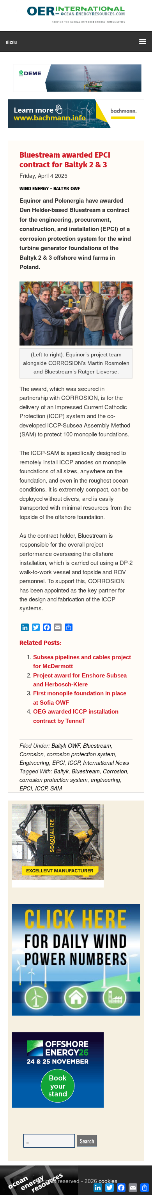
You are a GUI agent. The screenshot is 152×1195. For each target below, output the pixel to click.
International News (106, 762)
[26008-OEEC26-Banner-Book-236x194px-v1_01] (58, 1106)
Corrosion (31, 754)
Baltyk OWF (65, 745)
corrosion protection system (81, 754)
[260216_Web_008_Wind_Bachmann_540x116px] (76, 127)
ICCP (74, 762)
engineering (105, 779)
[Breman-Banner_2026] (58, 886)
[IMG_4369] (76, 95)
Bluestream (97, 745)
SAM (56, 788)
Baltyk (61, 771)
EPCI (58, 762)
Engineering (34, 762)
